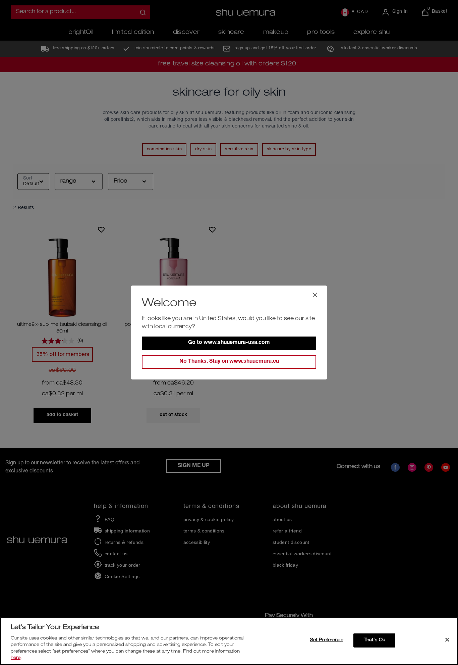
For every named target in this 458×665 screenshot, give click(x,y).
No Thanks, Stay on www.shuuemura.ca (229, 361)
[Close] (447, 639)
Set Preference (326, 640)
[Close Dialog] (315, 295)
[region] (229, 641)
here (15, 658)
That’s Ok (374, 640)
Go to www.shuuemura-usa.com (229, 343)
